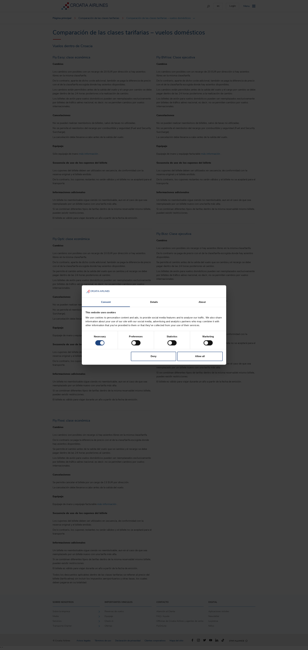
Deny (153, 356)
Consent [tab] (106, 302)
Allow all (200, 356)
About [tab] (202, 302)
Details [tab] (154, 302)
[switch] (136, 343)
